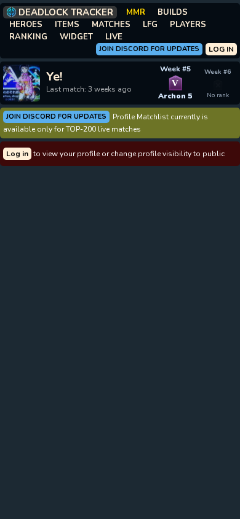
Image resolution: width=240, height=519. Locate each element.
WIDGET (76, 36)
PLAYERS (188, 24)
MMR (135, 12)
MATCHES (111, 24)
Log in (17, 154)
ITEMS (67, 24)
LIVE (113, 36)
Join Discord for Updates (149, 48)
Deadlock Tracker (65, 12)
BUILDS (173, 12)
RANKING (28, 36)
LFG (150, 24)
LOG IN (221, 49)
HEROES (25, 24)
